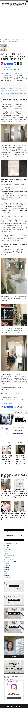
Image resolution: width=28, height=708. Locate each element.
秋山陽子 (6, 403)
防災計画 (6, 577)
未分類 (5, 571)
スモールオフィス (8, 555)
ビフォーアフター (8, 559)
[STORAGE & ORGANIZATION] (14, 666)
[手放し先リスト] (14, 412)
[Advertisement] (14, 20)
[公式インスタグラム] (14, 430)
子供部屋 (6, 565)
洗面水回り (6, 573)
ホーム (1, 39)
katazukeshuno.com (14, 706)
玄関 (5, 575)
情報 (5, 567)
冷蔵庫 (5, 563)
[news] (14, 586)
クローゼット (7, 551)
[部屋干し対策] (14, 419)
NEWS (5, 545)
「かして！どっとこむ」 (13, 108)
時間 (5, 569)
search (14, 529)
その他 (5, 39)
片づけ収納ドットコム (14, 4)
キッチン (6, 549)
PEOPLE (6, 547)
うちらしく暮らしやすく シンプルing (14, 399)
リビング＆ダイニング (9, 561)
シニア (5, 553)
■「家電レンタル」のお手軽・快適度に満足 (11, 88)
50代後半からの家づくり (9, 543)
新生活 (10, 403)
